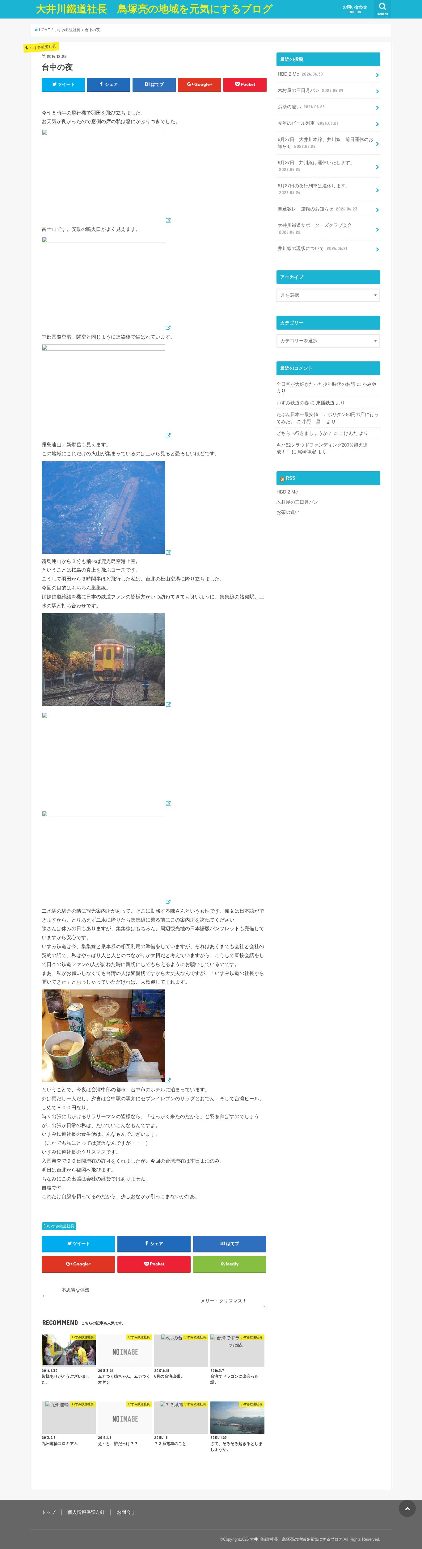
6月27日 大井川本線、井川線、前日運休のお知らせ (325, 143)
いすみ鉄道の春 (292, 402)
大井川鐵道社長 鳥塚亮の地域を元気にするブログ (154, 9)
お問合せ (126, 1512)
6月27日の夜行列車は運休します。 (314, 189)
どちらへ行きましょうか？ (304, 433)
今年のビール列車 (308, 123)
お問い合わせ (355, 9)
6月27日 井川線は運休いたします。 (316, 166)
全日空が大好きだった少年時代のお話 (315, 384)
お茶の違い (301, 106)
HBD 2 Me (300, 74)
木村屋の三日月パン (310, 90)
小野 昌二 (313, 421)
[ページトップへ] (407, 1508)
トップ (49, 1512)
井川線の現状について (312, 248)
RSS (290, 478)
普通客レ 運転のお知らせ (317, 208)
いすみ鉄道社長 (61, 1226)
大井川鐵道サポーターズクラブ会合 (315, 229)
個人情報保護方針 (86, 1512)
